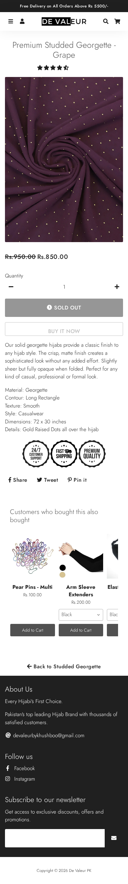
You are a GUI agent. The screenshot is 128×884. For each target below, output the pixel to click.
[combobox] (81, 615)
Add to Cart (32, 630)
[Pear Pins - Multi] (32, 556)
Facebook (24, 768)
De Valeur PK (80, 870)
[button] (53, 67)
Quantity (14, 275)
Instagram (24, 779)
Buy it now (64, 331)
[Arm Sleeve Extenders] (81, 556)
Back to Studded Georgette (66, 666)
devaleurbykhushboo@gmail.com (48, 735)
